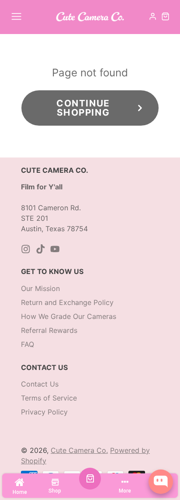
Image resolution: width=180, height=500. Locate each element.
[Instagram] (26, 249)
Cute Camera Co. (79, 450)
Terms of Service (49, 398)
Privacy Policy (44, 412)
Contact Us (40, 384)
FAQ (27, 344)
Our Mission (40, 288)
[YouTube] (55, 249)
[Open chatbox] (161, 481)
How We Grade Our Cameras (68, 316)
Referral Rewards (49, 330)
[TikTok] (40, 249)
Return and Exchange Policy (67, 302)
